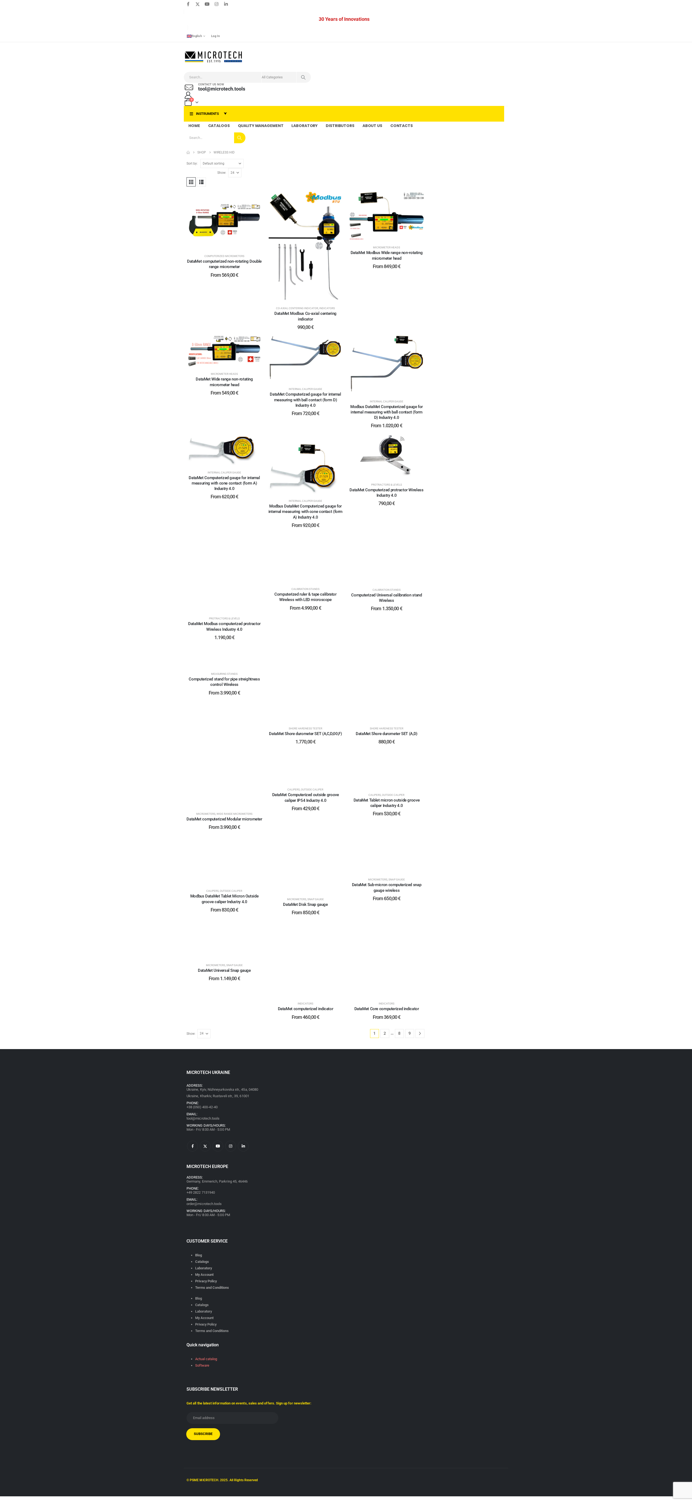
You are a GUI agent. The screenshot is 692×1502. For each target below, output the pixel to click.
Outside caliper (312, 789)
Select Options (228, 243)
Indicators (327, 308)
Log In (215, 36)
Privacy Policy (206, 1281)
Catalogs (219, 125)
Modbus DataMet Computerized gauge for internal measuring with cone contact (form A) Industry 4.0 (305, 512)
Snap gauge (315, 899)
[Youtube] (207, 4)
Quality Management (261, 125)
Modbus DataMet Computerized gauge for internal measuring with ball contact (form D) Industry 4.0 (386, 412)
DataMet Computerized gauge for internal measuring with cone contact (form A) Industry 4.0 (224, 483)
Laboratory (304, 125)
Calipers (293, 789)
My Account (204, 1275)
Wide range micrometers (234, 813)
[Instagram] (216, 4)
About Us (372, 125)
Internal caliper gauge (305, 389)
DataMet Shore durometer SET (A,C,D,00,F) (305, 733)
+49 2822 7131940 (201, 1192)
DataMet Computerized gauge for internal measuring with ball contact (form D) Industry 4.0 (305, 400)
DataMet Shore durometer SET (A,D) (386, 733)
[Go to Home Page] (188, 152)
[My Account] (188, 95)
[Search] (303, 77)
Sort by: (192, 163)
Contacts (401, 125)
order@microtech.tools (204, 1204)
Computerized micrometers (224, 256)
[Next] (419, 1033)
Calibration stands (305, 589)
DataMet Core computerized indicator (386, 1008)
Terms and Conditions (212, 1288)
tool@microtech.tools (203, 1118)
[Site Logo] (214, 57)
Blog (198, 1255)
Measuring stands (224, 673)
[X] (198, 4)
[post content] (224, 220)
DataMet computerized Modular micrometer (224, 819)
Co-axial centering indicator (297, 308)
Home (194, 125)
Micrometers (205, 813)
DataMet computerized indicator (305, 1008)
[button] (191, 181)
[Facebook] (188, 4)
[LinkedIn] (226, 4)
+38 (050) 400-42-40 (202, 1107)
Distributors (340, 125)
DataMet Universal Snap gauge (224, 970)
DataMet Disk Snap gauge (305, 904)
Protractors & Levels (386, 484)
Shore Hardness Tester (305, 728)
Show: (221, 173)
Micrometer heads (386, 247)
